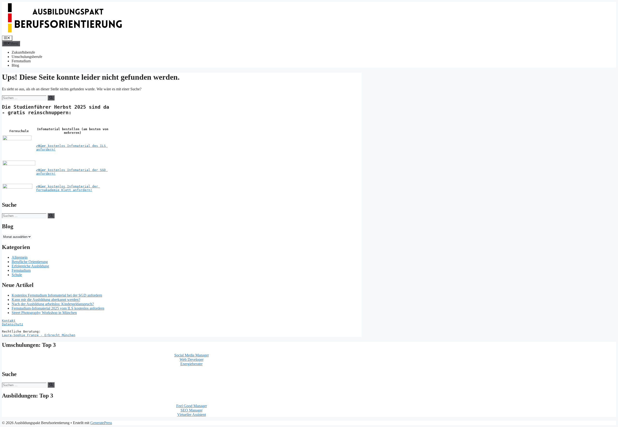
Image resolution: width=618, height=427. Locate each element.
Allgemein (20, 257)
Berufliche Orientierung (30, 262)
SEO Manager (192, 410)
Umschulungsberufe (27, 57)
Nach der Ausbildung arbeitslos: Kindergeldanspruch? (53, 304)
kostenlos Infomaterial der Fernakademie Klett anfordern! (68, 188)
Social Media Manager (191, 355)
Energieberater (191, 364)
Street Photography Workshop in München (44, 313)
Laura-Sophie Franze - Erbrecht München (38, 335)
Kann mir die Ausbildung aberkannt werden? (46, 300)
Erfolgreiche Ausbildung (30, 266)
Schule (17, 275)
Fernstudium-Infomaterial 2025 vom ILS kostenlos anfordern (58, 308)
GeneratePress (101, 423)
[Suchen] (51, 97)
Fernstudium (21, 61)
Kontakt (8, 320)
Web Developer (192, 359)
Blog (15, 65)
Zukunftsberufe (23, 52)
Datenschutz (12, 324)
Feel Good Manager (191, 406)
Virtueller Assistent (191, 415)
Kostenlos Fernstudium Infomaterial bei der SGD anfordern (57, 295)
